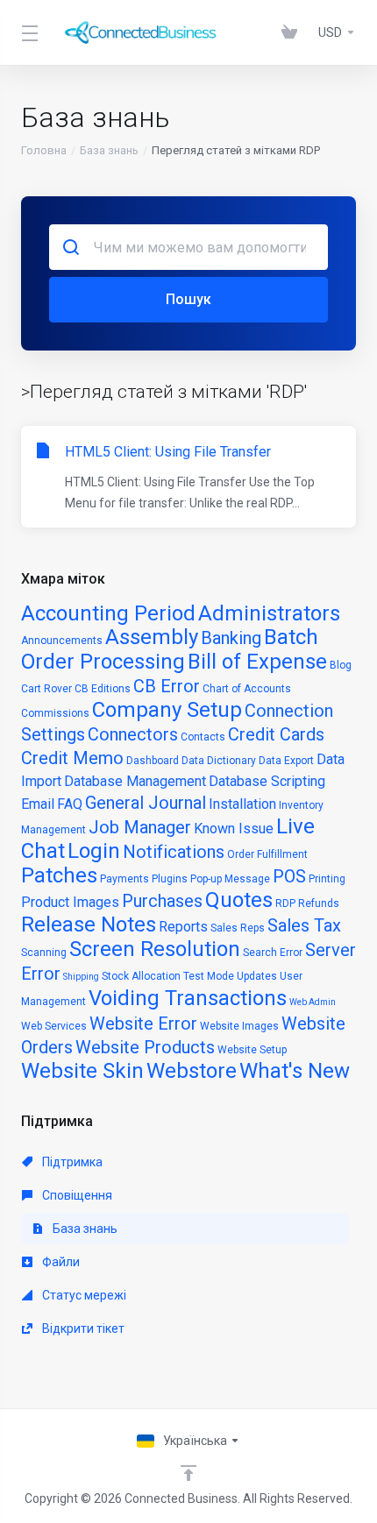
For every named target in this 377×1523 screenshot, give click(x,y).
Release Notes (88, 924)
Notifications (173, 851)
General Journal (145, 802)
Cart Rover (46, 689)
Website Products (145, 1047)
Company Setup (167, 710)
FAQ (69, 804)
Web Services (54, 1026)
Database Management (135, 781)
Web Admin (312, 1002)
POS (289, 876)
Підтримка (71, 1162)
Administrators (269, 613)
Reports (183, 926)
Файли (59, 1262)
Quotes (239, 900)
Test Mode (208, 976)
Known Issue (234, 828)
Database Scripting (267, 781)
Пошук (188, 299)
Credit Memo (72, 758)
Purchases (162, 900)
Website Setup (252, 1050)
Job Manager (140, 827)
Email (37, 804)
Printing (327, 879)
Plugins (170, 879)
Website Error (143, 1023)
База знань (109, 150)
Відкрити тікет (81, 1328)
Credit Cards (276, 734)
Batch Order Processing (169, 649)
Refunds (318, 903)
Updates (257, 976)
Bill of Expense (257, 661)
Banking (231, 637)
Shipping (81, 976)
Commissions (55, 713)
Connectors (133, 734)
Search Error (272, 952)
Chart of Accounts (247, 689)
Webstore (191, 1071)
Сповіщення (75, 1195)
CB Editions (103, 689)
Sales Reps (237, 928)
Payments (124, 879)
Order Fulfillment (267, 854)
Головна (44, 150)
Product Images (70, 902)
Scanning (44, 952)
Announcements (62, 640)
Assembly (151, 637)
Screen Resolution (154, 949)
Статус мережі (82, 1295)
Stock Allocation (141, 976)
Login (94, 851)
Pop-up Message (230, 879)
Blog (341, 665)
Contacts (203, 737)
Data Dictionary (218, 760)
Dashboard (152, 760)
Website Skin (82, 1071)
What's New (294, 1071)
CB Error (166, 686)
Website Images (239, 1026)
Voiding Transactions (188, 998)
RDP (285, 903)
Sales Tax (304, 925)
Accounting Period (108, 613)
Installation (242, 804)
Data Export (286, 760)
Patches (59, 875)
